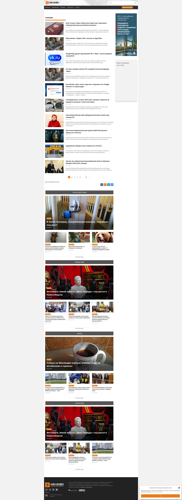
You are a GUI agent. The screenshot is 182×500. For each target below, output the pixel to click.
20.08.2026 (49, 227)
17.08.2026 (68, 27)
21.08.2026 (49, 297)
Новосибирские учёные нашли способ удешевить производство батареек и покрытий (79, 389)
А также (77, 7)
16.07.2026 (68, 58)
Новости (47, 7)
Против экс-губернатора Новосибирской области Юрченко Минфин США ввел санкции (88, 162)
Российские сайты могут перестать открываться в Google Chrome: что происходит (87, 85)
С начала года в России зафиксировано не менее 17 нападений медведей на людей (100, 248)
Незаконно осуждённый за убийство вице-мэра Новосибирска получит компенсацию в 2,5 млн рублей (55, 248)
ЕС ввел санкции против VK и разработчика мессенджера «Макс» (87, 70)
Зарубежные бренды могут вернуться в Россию (84, 146)
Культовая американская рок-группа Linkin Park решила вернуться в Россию (86, 131)
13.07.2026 (68, 73)
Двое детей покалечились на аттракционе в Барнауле (76, 247)
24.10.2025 (68, 119)
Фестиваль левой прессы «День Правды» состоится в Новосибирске (77, 293)
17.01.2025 (68, 165)
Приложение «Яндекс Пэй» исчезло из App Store (84, 38)
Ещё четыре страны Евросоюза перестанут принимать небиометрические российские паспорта (86, 24)
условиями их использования (157, 491)
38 (86, 177)
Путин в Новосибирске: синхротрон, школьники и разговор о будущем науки (102, 389)
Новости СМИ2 (120, 65)
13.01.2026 (68, 104)
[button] (179, 487)
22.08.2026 (49, 368)
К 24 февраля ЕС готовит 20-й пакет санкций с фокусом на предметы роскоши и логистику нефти (87, 101)
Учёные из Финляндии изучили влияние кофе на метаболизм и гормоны (73, 364)
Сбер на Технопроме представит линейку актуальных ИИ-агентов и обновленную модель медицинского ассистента (55, 318)
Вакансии (70, 7)
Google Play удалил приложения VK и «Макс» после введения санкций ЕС (89, 54)
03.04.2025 (68, 134)
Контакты (47, 492)
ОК (160, 496)
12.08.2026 (68, 40)
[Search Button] (135, 3)
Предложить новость (127, 7)
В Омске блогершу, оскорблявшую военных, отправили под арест (77, 223)
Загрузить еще (79, 257)
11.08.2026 (95, 392)
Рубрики (62, 7)
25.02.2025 (68, 147)
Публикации (55, 7)
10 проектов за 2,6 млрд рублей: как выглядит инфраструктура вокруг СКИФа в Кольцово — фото (55, 389)
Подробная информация (86, 487)
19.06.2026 (68, 88)
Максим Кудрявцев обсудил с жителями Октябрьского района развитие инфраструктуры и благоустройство (101, 318)
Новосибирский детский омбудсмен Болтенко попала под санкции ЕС (87, 116)
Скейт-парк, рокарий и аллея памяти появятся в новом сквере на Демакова (79, 317)
